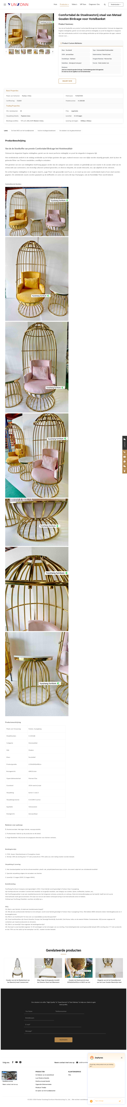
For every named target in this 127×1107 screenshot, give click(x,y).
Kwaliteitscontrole (8, 1081)
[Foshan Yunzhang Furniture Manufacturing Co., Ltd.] (18, 4)
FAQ (69, 1075)
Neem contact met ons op (10, 1084)
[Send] (119, 1101)
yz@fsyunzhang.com (85, 1062)
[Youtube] (16, 1062)
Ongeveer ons (94, 4)
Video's (74, 4)
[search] (105, 4)
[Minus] (121, 1058)
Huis (55, 4)
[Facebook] (13, 1062)
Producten (64, 4)
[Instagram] (20, 1062)
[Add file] (91, 1101)
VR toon (83, 4)
